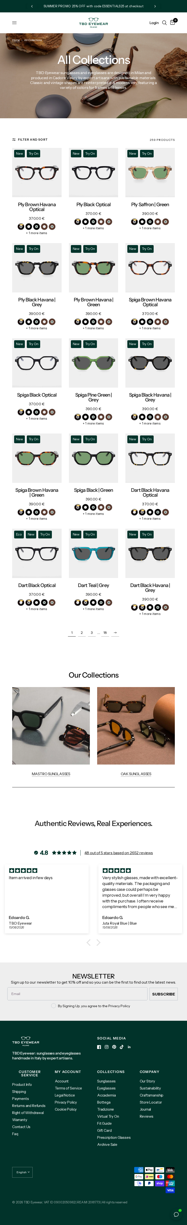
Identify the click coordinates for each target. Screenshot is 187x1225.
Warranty (19, 1119)
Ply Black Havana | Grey (36, 302)
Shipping (19, 1091)
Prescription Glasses (114, 1137)
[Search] (164, 22)
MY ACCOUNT (68, 1071)
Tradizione (105, 1109)
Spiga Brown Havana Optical (150, 302)
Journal (145, 1109)
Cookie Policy (66, 1109)
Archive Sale (107, 1144)
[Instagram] (107, 1047)
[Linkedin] (129, 1047)
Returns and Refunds (29, 1105)
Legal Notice (65, 1095)
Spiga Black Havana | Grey (150, 397)
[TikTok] (122, 1047)
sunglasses (70, 72)
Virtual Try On (108, 1116)
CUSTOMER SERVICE (30, 1073)
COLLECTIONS (111, 1071)
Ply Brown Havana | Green (93, 302)
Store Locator (151, 1102)
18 (105, 632)
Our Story (147, 1081)
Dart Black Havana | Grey (150, 588)
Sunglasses (106, 1081)
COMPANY (150, 1071)
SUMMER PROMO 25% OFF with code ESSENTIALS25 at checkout (93, 6)
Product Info (22, 1084)
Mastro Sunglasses (51, 774)
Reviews (147, 1116)
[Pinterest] (114, 1047)
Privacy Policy (66, 1102)
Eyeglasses (106, 1088)
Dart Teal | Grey (93, 585)
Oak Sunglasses (136, 774)
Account (62, 1081)
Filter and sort (33, 139)
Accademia (106, 1095)
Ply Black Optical (93, 204)
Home (16, 40)
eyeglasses (97, 72)
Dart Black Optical (37, 585)
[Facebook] (99, 1047)
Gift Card (104, 1130)
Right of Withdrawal (28, 1112)
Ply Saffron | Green (150, 204)
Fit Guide (104, 1123)
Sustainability (150, 1088)
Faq (15, 1133)
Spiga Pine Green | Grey (93, 397)
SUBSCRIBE (163, 994)
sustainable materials (137, 77)
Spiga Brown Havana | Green (36, 492)
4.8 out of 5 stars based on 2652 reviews (118, 852)
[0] (171, 22)
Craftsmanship (152, 1095)
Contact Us (21, 1126)
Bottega (104, 1102)
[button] (89, 942)
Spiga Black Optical (36, 394)
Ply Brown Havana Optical (37, 207)
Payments (20, 1098)
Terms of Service (68, 1088)
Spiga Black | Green (93, 490)
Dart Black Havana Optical (150, 492)
